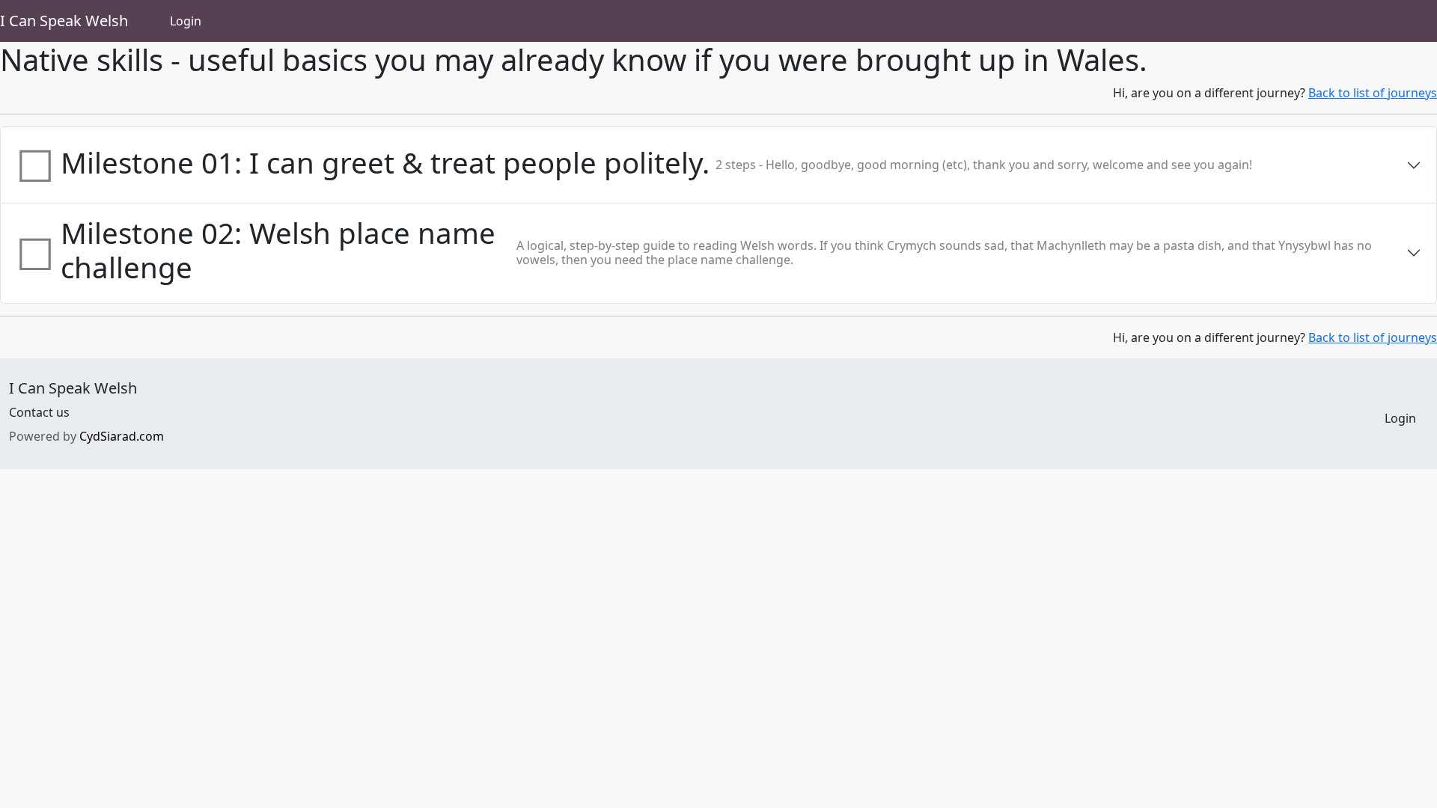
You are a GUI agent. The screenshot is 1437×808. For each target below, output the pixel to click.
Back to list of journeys (1372, 93)
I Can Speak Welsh (64, 20)
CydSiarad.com (121, 436)
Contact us (39, 412)
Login (185, 21)
